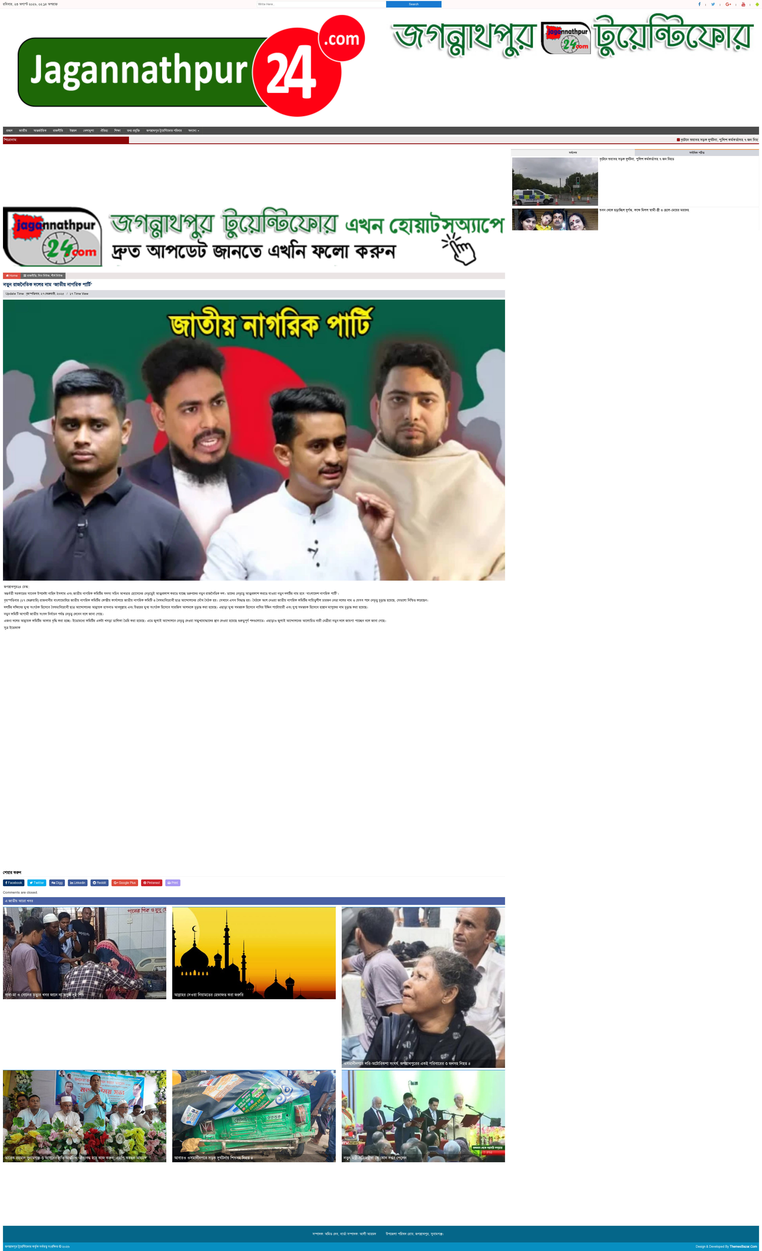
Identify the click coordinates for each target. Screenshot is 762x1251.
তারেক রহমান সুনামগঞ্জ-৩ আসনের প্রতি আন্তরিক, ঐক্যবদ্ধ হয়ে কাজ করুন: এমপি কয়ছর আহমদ (76, 1157)
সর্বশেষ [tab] (573, 152)
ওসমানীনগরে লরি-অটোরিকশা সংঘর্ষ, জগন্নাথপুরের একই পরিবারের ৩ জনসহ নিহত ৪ (407, 1063)
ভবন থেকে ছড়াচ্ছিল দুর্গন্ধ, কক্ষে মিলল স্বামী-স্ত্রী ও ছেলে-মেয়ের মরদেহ (644, 210)
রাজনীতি (58, 131)
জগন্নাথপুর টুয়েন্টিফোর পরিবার (164, 131)
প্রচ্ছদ (9, 131)
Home (13, 275)
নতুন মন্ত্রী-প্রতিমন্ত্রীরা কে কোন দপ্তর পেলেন (375, 1157)
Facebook (14, 883)
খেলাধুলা (88, 131)
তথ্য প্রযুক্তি (133, 131)
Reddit (101, 883)
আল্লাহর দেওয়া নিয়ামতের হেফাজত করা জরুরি (208, 994)
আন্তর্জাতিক (40, 131)
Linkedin (79, 883)
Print (174, 883)
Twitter (38, 883)
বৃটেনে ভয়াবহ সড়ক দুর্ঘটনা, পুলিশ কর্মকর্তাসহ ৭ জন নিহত (642, 140)
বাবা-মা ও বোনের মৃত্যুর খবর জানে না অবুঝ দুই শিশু (44, 994)
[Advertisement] (122, 177)
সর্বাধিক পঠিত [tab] (696, 152)
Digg (59, 883)
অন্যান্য (192, 131)
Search (414, 4)
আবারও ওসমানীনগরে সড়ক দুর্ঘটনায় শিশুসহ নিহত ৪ (213, 1157)
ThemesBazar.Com (743, 1247)
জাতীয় (23, 131)
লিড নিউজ (44, 275)
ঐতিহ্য (104, 131)
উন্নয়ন (73, 131)
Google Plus (127, 883)
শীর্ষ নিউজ (57, 275)
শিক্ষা (117, 131)
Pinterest (153, 883)
